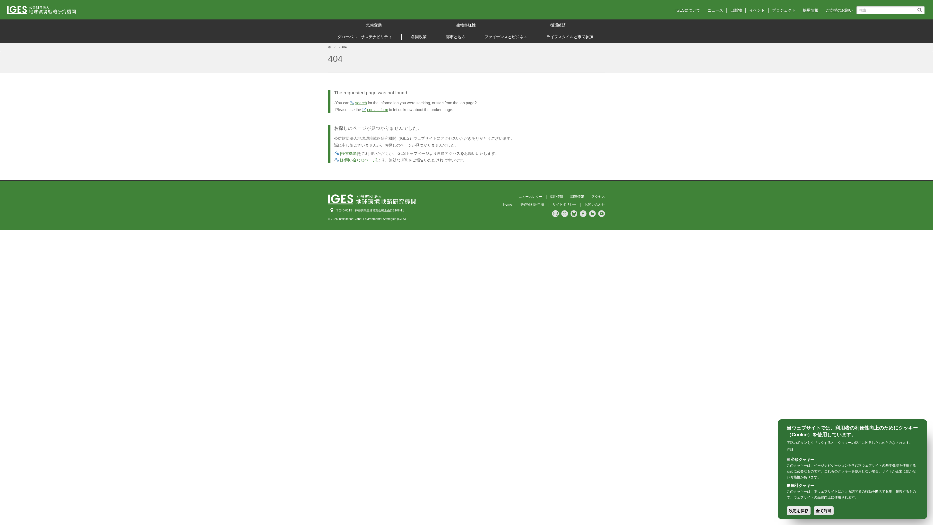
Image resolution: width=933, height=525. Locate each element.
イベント (757, 10)
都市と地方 (455, 37)
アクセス (598, 197)
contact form (377, 110)
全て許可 (823, 511)
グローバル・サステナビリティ (364, 37)
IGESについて (687, 10)
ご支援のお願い (839, 10)
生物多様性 (466, 25)
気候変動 (374, 25)
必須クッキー (802, 459)
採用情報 (810, 10)
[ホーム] (121, 11)
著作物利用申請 (532, 204)
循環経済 (558, 25)
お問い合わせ (595, 204)
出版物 (736, 10)
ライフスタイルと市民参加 (569, 37)
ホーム (332, 47)
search (361, 103)
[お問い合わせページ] (358, 160)
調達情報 (577, 197)
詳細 (790, 449)
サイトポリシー (564, 204)
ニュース (715, 10)
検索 (921, 8)
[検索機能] (349, 153)
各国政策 (419, 37)
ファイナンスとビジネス (505, 37)
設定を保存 (798, 511)
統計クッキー (802, 485)
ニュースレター (530, 197)
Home (507, 204)
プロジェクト (783, 10)
